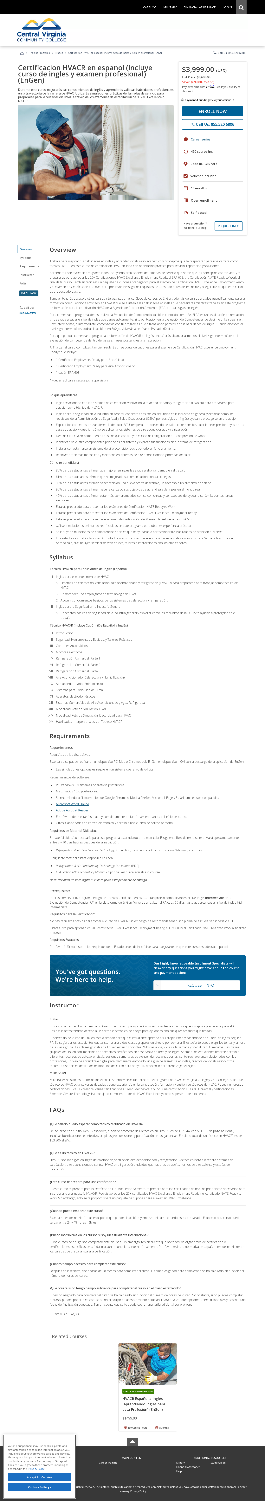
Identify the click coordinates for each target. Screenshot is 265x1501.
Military (180, 1462)
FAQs (23, 283)
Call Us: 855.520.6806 (229, 53)
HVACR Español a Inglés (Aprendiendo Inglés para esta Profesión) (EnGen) (143, 1404)
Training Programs (39, 53)
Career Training (108, 1462)
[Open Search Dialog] (241, 7)
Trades (59, 53)
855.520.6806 (27, 312)
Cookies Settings (39, 1487)
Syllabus (25, 258)
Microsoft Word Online (72, 804)
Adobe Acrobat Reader (72, 810)
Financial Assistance (188, 1467)
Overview (26, 249)
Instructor (27, 275)
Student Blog (217, 1462)
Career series (200, 139)
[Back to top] (132, 1457)
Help (179, 1471)
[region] (39, 1466)
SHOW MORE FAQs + (64, 1314)
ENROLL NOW (213, 111)
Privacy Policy (138, 1491)
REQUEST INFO (228, 226)
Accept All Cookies (39, 1477)
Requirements (29, 266)
